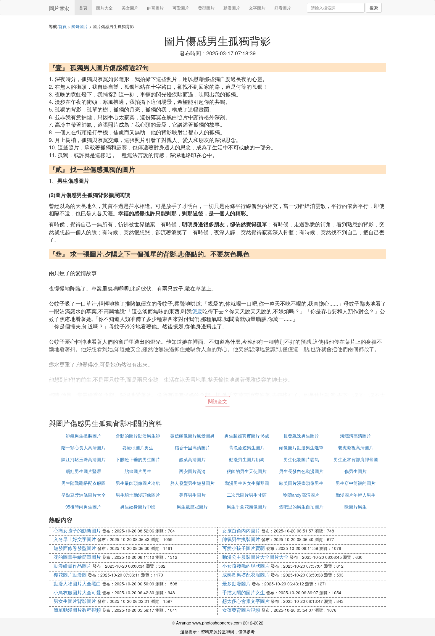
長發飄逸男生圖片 (301, 435)
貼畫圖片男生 (138, 471)
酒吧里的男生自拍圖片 (301, 506)
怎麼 (197, 311)
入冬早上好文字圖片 (75, 539)
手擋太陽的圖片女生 (243, 592)
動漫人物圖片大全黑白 (77, 583)
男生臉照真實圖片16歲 (246, 435)
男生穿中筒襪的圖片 (356, 483)
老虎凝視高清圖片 (355, 447)
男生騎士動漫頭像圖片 (138, 495)
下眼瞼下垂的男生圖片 (138, 459)
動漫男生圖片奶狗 (247, 459)
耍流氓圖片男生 (137, 447)
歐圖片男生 (355, 506)
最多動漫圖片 (236, 583)
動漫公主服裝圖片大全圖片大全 (255, 556)
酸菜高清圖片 (192, 459)
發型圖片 (206, 8)
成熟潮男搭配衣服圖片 (246, 574)
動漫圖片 (231, 8)
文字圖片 (257, 8)
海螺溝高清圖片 (355, 435)
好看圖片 (282, 8)
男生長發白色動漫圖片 (301, 471)
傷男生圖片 (355, 471)
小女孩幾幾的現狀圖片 (246, 565)
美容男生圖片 (192, 495)
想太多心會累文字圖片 (246, 601)
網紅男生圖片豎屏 (83, 471)
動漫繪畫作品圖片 (72, 565)
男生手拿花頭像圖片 (247, 506)
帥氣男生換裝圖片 (83, 435)
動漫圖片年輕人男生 (356, 495)
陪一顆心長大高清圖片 (83, 447)
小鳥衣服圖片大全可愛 (77, 592)
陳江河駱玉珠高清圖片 (83, 459)
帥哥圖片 (155, 8)
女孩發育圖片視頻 (241, 609)
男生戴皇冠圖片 (192, 506)
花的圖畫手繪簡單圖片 (77, 556)
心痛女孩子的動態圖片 (77, 530)
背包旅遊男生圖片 (247, 447)
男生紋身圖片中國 (138, 506)
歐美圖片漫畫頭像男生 (301, 483)
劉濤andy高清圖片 (301, 495)
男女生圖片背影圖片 (75, 601)
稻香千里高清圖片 (192, 447)
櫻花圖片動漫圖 (70, 574)
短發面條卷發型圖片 (75, 548)
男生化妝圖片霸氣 (301, 459)
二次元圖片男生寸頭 (247, 495)
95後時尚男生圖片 (83, 506)
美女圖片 (130, 8)
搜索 (374, 8)
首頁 (83, 8)
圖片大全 (104, 8)
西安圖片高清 (192, 471)
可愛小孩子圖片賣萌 (243, 548)
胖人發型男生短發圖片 (192, 483)
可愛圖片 (181, 8)
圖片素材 (59, 8)
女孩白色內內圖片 (241, 530)
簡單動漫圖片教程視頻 (77, 609)
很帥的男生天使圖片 (247, 471)
